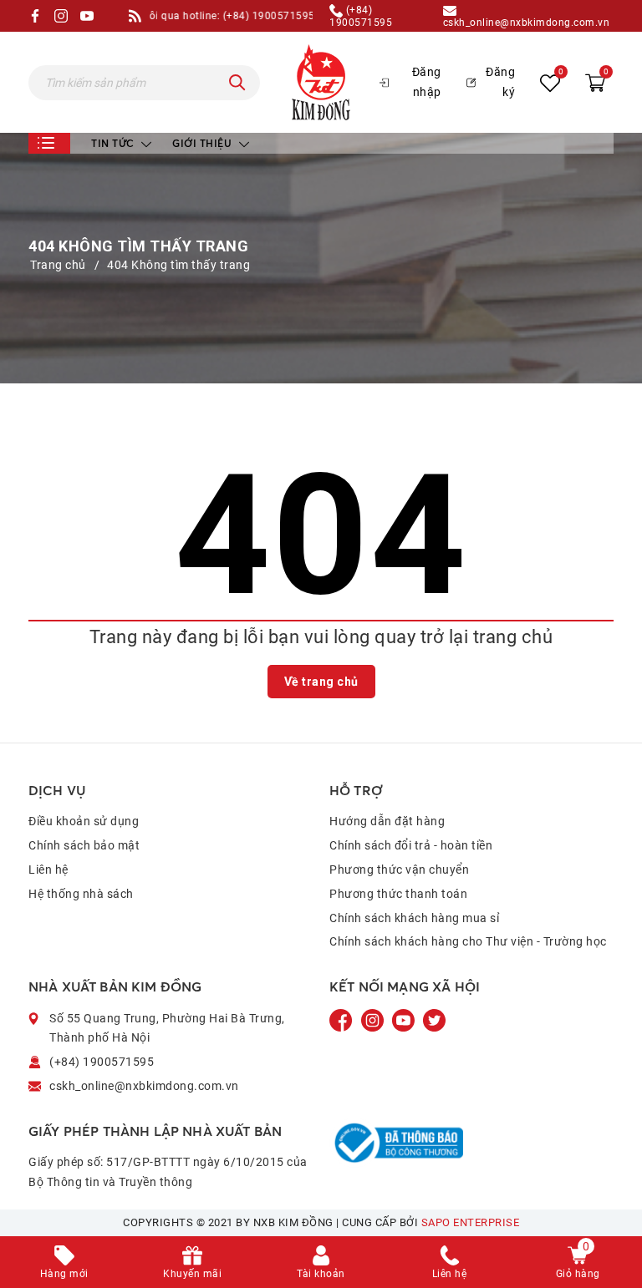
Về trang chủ (321, 681)
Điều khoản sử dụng (83, 821)
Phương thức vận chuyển (399, 869)
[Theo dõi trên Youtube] (404, 1019)
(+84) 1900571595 (360, 16)
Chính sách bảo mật (84, 845)
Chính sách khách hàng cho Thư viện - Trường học (468, 941)
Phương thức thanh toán (398, 893)
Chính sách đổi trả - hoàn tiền (410, 845)
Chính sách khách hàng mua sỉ (414, 918)
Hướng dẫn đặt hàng (387, 821)
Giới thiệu (203, 143)
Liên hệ (48, 869)
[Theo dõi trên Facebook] (342, 1019)
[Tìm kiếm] (237, 82)
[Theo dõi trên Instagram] (374, 1019)
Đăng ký (500, 82)
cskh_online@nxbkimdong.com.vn (526, 22)
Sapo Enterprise (470, 1222)
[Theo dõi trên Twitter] (434, 1019)
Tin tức (114, 143)
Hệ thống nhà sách (81, 893)
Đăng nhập (426, 82)
